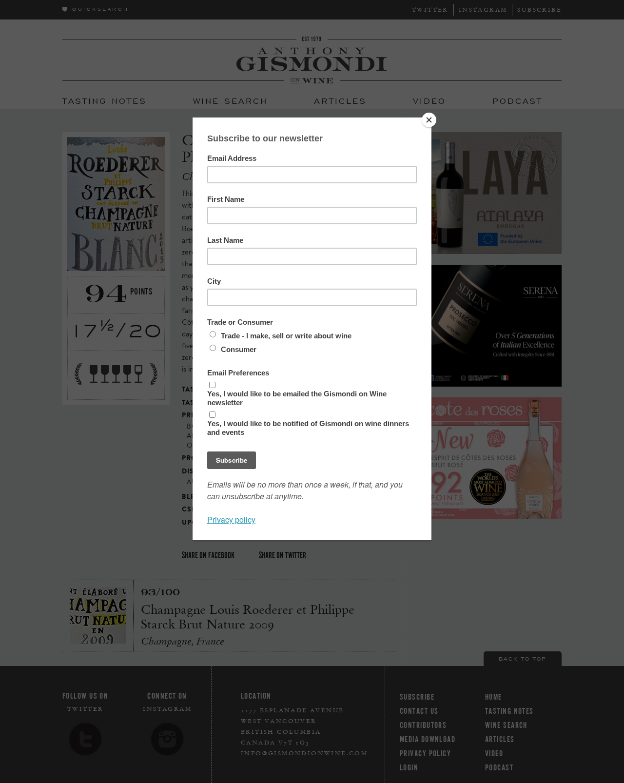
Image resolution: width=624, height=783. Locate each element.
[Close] (429, 120)
